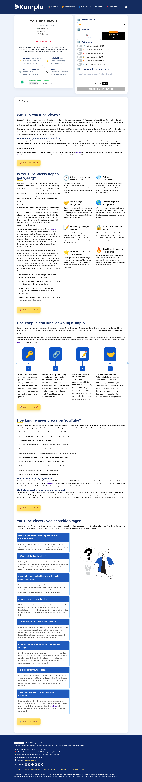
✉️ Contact (98, 7)
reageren (53, 229)
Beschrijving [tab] (23, 101)
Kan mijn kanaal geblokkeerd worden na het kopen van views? (39, 577)
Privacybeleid (74, 769)
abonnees (50, 483)
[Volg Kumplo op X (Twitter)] (39, 764)
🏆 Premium (113, 36)
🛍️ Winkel (52, 7)
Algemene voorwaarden (50, 769)
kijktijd (78, 152)
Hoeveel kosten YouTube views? (34, 599)
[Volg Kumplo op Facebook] (29, 764)
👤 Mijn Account (84, 7)
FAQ (82, 769)
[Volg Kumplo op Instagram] (26, 764)
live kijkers (53, 706)
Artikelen (26, 769)
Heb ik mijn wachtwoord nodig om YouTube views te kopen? (38, 537)
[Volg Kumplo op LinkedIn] (42, 764)
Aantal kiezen (88, 20)
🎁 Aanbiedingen (68, 7)
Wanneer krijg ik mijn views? (32, 556)
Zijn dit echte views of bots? (32, 670)
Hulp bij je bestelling (30, 760)
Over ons (17, 769)
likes (18, 155)
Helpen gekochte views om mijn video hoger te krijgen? (39, 646)
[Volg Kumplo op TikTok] (36, 764)
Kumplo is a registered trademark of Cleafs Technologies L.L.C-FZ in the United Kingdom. (43, 745)
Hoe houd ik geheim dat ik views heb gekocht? (36, 694)
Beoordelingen (35, 769)
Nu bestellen (29, 163)
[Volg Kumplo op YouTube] (32, 764)
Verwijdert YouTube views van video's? (37, 622)
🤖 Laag (89, 36)
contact (19, 342)
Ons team (64, 769)
